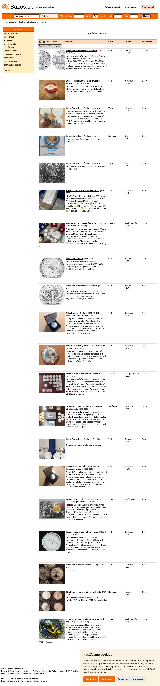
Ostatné (21, 22)
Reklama (37, 671)
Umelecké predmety (12, 54)
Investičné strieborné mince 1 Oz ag (82, 565)
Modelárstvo (9, 37)
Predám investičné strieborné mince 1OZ (84, 374)
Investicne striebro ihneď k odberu (81, 51)
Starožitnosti (9, 47)
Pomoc (4, 671)
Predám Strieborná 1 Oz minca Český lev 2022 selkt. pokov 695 (84, 500)
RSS (68, 671)
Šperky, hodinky (10, 51)
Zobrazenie (147, 41)
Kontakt (29, 671)
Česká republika (25, 681)
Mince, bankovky (11, 33)
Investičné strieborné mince (78, 108)
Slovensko (12, 681)
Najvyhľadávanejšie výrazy (26, 678)
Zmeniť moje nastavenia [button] (131, 679)
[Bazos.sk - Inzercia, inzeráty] (17, 9)
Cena (110, 41)
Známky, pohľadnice (12, 65)
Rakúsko (43, 681)
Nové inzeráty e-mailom (49, 46)
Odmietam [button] (106, 679)
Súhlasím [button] (91, 679)
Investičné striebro (74, 259)
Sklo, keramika (10, 44)
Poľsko (36, 681)
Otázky (11, 671)
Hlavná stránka (10, 22)
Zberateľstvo (9, 58)
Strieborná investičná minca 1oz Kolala (83, 592)
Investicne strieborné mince (78, 136)
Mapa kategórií (7, 678)
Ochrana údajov (58, 671)
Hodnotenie (20, 671)
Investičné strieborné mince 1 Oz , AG (83, 439)
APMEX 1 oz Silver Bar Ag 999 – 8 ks (82, 191)
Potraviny (8, 40)
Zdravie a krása (10, 61)
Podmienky (46, 671)
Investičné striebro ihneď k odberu (81, 286)
